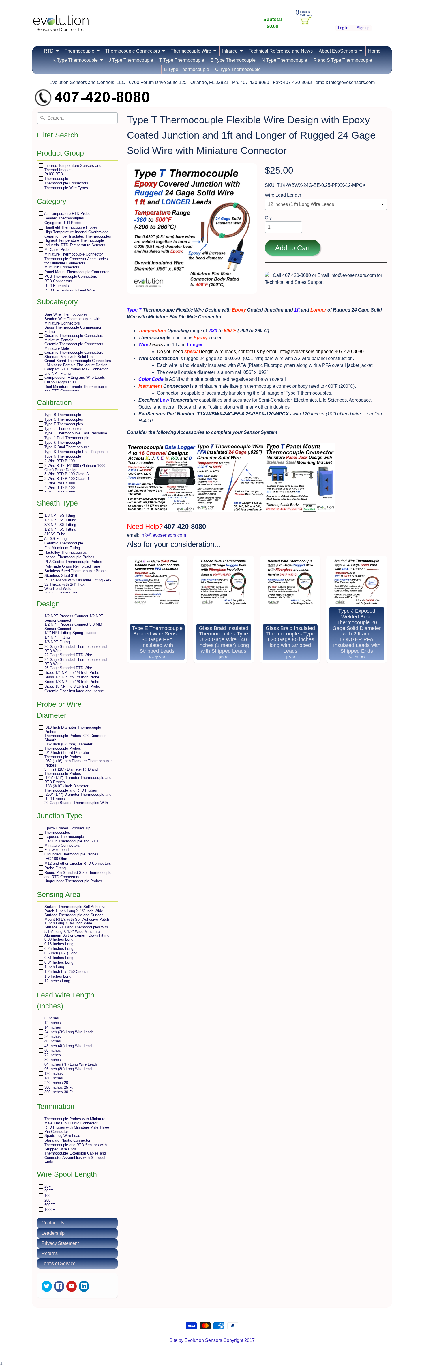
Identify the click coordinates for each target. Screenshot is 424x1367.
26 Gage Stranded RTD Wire (67, 668)
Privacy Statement (60, 1243)
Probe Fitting (54, 868)
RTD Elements (56, 286)
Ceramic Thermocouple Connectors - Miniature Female (74, 337)
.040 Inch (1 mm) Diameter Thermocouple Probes (66, 754)
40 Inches (52, 1041)
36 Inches (52, 1036)
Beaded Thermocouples (63, 218)
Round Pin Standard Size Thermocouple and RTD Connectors (77, 874)
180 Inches (53, 1078)
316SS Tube (54, 534)
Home (374, 51)
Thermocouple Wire (191, 51)
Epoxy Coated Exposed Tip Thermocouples (66, 830)
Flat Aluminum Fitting (61, 548)
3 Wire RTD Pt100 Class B (66, 478)
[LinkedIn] (84, 1286)
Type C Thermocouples (63, 419)
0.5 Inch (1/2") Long (60, 953)
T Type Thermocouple (181, 60)
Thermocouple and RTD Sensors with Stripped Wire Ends (75, 1147)
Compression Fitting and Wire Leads (74, 377)
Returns (50, 1253)
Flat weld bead (56, 849)
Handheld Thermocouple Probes (70, 227)
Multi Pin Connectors (61, 267)
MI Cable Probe (56, 249)
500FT (49, 1205)
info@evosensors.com (163, 535)
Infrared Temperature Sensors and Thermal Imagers (72, 167)
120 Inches (53, 1073)
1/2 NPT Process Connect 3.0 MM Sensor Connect (72, 626)
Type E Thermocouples (63, 424)
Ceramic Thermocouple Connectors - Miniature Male (74, 346)
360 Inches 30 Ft (58, 1092)
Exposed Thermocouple (63, 836)
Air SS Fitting (55, 538)
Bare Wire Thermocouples (65, 314)
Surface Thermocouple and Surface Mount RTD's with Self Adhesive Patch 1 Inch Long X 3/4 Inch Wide (76, 919)
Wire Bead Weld (57, 588)
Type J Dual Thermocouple (66, 438)
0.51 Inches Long (58, 958)
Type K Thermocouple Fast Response (75, 452)
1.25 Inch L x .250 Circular (66, 971)
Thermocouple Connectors (132, 51)
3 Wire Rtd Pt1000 (59, 483)
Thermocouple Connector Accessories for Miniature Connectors (75, 261)
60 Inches (52, 1050)
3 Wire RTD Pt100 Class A (66, 474)
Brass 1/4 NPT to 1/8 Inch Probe (71, 677)
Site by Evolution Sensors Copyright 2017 (212, 1340)
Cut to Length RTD (59, 382)
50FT (48, 1191)
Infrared (230, 51)
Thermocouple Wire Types (65, 188)
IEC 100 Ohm (55, 859)
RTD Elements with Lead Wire (69, 290)
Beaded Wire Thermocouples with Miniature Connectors (71, 321)
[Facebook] (59, 1286)
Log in (343, 28)
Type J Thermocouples (62, 428)
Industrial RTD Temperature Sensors (74, 245)
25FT (48, 1186)
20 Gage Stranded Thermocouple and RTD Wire (75, 648)
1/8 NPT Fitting (56, 642)
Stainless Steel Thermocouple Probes (75, 571)
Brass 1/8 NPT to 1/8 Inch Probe (71, 682)
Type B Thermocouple (62, 415)
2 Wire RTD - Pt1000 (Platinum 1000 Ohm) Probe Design (74, 467)
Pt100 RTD (53, 174)
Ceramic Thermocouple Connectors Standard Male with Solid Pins (73, 354)
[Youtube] (71, 1286)
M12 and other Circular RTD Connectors (77, 863)
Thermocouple (79, 51)
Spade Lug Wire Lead (61, 1135)
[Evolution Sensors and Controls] (61, 23)
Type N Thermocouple (62, 456)
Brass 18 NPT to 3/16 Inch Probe (71, 686)
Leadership (53, 1233)
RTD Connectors (57, 281)
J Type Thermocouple (131, 60)
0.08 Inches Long (58, 939)
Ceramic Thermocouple (63, 543)
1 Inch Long (53, 967)
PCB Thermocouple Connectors (70, 276)
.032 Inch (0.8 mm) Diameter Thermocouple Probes (67, 746)
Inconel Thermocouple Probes (68, 557)
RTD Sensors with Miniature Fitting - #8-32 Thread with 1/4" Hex (77, 582)
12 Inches (52, 1023)
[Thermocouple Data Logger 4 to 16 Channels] (161, 513)
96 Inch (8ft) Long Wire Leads (68, 1069)
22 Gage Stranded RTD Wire (67, 655)
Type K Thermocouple (62, 442)
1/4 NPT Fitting (56, 637)
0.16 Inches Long (58, 944)
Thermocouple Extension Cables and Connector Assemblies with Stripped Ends (74, 1157)
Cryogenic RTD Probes (63, 223)
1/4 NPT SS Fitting (59, 520)
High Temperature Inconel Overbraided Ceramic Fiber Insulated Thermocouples (77, 234)
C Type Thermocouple (238, 69)
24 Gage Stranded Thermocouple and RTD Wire (75, 661)
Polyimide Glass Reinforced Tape (71, 566)
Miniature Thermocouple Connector (73, 254)
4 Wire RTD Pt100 (59, 488)
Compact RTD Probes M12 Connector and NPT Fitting (75, 371)
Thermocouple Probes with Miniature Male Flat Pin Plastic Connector (74, 1121)
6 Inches (51, 1018)
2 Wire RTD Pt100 (59, 461)
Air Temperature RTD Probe (66, 213)
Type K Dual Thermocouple (66, 447)
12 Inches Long (56, 981)
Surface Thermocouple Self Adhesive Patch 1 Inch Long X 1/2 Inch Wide (74, 909)
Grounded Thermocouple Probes (70, 854)
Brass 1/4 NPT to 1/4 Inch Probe (71, 672)
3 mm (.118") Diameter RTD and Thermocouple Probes (70, 771)
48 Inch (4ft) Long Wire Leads (68, 1046)
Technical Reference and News (281, 51)
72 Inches (52, 1055)
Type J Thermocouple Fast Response (75, 433)
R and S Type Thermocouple (342, 60)
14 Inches (52, 1027)
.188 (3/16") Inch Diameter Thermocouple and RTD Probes (70, 788)
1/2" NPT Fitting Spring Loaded (69, 633)
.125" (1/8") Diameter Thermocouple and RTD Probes (77, 779)
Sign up (363, 28)
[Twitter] (47, 1286)
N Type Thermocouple (284, 60)
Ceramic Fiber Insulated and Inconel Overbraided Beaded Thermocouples (74, 693)
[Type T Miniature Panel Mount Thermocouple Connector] (230, 513)
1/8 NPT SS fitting (59, 515)
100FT (49, 1195)
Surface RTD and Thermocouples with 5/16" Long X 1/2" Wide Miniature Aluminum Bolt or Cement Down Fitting (76, 931)
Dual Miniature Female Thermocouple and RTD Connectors (75, 389)
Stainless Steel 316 (60, 575)
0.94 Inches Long (58, 962)
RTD (49, 51)
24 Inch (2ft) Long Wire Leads (68, 1032)
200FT (49, 1200)
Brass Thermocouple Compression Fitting (72, 329)
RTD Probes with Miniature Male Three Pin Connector (76, 1129)
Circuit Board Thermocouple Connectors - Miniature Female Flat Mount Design (77, 363)
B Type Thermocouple (186, 69)
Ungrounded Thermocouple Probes (72, 881)
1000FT (50, 1209)
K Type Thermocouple (75, 60)
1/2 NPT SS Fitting (59, 529)
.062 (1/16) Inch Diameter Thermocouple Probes (77, 763)
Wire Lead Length (283, 195)
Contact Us (53, 1222)
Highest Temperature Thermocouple (73, 240)
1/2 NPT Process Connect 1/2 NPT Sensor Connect (73, 618)
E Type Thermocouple (233, 60)
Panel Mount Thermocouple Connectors (76, 272)
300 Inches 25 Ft (58, 1087)
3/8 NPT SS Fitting (59, 525)
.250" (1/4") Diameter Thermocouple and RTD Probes (77, 796)
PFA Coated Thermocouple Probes (72, 562)
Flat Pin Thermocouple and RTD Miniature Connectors (70, 843)
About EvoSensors (338, 51)
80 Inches (52, 1060)
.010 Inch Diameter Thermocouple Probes (72, 729)
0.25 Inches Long (58, 948)
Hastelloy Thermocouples (65, 552)
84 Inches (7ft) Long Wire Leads (70, 1064)
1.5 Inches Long (57, 976)
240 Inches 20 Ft (58, 1083)
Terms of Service (59, 1263)
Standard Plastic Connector (66, 1140)
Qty (268, 217)
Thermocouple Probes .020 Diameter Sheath (74, 738)
